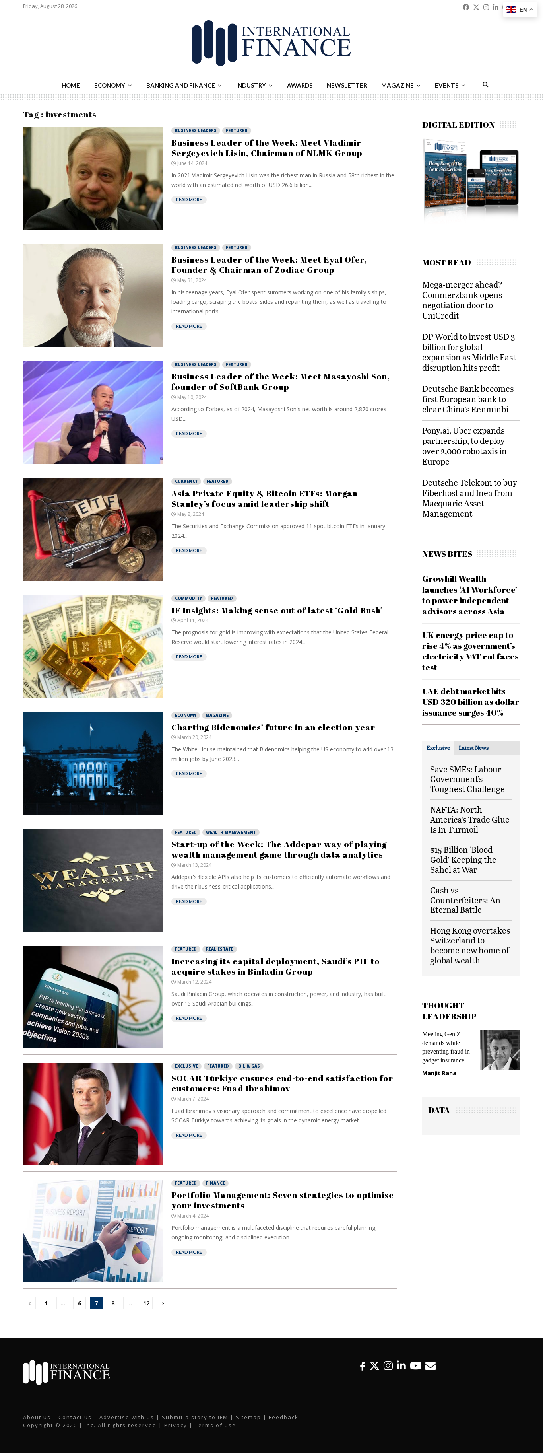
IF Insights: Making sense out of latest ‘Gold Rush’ (277, 610)
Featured (237, 130)
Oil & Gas (249, 1066)
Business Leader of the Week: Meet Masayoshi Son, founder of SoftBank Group (280, 381)
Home (71, 85)
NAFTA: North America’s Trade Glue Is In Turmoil (470, 819)
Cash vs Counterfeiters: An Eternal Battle (465, 900)
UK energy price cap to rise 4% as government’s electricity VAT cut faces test (470, 651)
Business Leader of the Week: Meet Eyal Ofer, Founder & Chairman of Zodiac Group (269, 264)
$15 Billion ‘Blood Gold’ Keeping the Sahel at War (463, 859)
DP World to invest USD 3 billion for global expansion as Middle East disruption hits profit (469, 352)
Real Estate (219, 949)
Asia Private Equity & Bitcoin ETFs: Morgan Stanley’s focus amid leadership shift (264, 498)
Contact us (75, 1417)
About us (37, 1417)
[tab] (438, 748)
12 (146, 1303)
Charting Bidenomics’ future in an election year (273, 727)
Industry (251, 85)
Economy (109, 85)
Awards (299, 85)
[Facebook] (362, 1365)
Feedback (284, 1417)
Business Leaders (196, 130)
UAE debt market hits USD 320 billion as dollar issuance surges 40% (471, 701)
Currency (186, 481)
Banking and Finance (180, 85)
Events (446, 85)
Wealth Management (231, 832)
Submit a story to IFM (195, 1417)
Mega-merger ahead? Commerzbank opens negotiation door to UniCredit (462, 299)
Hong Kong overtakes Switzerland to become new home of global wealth (470, 944)
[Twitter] (374, 1365)
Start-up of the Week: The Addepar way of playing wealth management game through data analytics (279, 849)
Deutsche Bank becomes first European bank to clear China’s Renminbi (468, 399)
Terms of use (215, 1425)
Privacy (175, 1425)
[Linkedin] (401, 1365)
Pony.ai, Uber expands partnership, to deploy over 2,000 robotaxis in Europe (464, 445)
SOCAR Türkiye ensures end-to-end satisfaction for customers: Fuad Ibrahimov (282, 1083)
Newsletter (347, 85)
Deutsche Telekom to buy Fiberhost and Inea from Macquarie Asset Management (469, 498)
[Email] (430, 1365)
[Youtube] (415, 1365)
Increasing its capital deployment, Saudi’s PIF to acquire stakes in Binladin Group (275, 966)
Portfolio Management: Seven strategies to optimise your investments (282, 1200)
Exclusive (186, 1066)
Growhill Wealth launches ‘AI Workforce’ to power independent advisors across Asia (469, 595)
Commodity (188, 598)
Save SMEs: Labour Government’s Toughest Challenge (467, 779)
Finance (215, 1183)
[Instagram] (388, 1365)
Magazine (397, 85)
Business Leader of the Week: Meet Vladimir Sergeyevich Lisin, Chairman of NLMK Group (267, 147)
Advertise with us (126, 1417)
